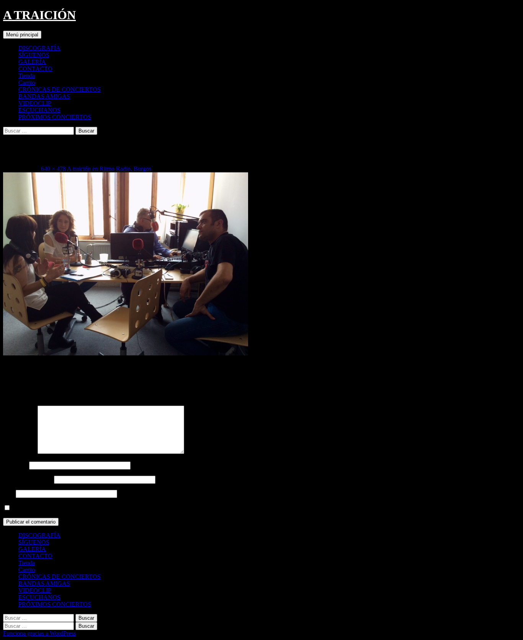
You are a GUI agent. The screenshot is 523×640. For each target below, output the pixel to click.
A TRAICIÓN (39, 15)
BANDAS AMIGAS (44, 96)
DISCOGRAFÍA (39, 48)
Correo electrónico (27, 479)
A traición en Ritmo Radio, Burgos (109, 168)
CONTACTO (35, 68)
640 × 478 (53, 168)
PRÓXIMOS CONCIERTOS (54, 117)
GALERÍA (32, 62)
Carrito (26, 82)
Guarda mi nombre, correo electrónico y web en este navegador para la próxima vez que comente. (130, 508)
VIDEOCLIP (34, 103)
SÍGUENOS (33, 55)
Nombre (15, 465)
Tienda (26, 75)
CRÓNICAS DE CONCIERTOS (59, 89)
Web (8, 493)
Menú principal (22, 35)
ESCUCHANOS (39, 110)
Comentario (19, 451)
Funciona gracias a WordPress (39, 633)
